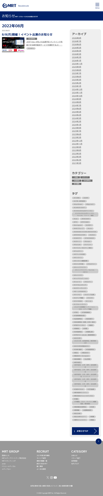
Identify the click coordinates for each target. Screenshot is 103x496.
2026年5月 (76, 47)
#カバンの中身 (78, 264)
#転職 (92, 417)
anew (4, 464)
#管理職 (76, 410)
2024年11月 (77, 92)
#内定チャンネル (79, 325)
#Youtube (77, 245)
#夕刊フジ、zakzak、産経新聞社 (84, 335)
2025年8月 (76, 70)
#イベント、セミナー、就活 (82, 248)
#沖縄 (76, 399)
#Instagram (78, 225)
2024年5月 (76, 112)
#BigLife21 (90, 204)
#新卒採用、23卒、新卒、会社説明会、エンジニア (85, 375)
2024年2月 (76, 121)
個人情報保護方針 (65, 486)
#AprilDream (78, 204)
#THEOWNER (89, 238)
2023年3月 (76, 137)
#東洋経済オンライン (80, 393)
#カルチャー (91, 264)
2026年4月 (76, 51)
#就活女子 (85, 353)
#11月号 (76, 198)
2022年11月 (77, 144)
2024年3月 (76, 118)
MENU (97, 8)
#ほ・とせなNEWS (80, 291)
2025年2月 (76, 83)
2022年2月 (76, 160)
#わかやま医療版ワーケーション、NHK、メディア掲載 (85, 308)
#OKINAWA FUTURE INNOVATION (85, 232)
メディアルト (6, 469)
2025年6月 (76, 76)
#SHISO (92, 235)
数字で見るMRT (42, 464)
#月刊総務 (91, 389)
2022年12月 (77, 141)
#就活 (76, 353)
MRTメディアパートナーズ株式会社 (14, 458)
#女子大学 (77, 338)
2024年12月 (77, 89)
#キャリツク (78, 275)
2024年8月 (76, 102)
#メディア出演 (89, 295)
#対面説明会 (90, 349)
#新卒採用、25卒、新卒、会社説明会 (85, 385)
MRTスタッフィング (9, 461)
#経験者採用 (87, 410)
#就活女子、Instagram (81, 356)
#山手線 (87, 359)
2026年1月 (76, 60)
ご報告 (76, 177)
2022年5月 (76, 153)
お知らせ (74, 455)
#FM (75, 222)
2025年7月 (76, 73)
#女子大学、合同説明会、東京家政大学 (85, 342)
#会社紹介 (89, 319)
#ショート (77, 282)
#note (90, 228)
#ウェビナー (78, 251)
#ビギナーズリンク (80, 288)
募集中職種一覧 (42, 461)
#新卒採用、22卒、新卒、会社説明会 (85, 366)
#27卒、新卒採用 (79, 201)
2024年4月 (76, 115)
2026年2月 (76, 57)
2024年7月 (76, 105)
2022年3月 (76, 157)
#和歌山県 (89, 332)
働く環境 (40, 466)
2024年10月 (77, 96)
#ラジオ (90, 298)
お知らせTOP (81, 431)
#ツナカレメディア (80, 285)
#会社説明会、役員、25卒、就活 (84, 322)
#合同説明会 (78, 332)
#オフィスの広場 (79, 254)
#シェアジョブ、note (81, 278)
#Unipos (87, 241)
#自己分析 (77, 413)
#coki (76, 219)
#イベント (88, 245)
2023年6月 (76, 134)
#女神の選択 (78, 349)
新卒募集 (76, 184)
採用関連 (74, 461)
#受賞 (85, 329)
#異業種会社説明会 (80, 407)
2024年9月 (76, 99)
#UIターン (77, 241)
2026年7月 (76, 41)
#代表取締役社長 (79, 316)
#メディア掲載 (78, 298)
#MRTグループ (78, 228)
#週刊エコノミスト (80, 420)
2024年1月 (76, 124)
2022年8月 (76, 150)
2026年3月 (76, 54)
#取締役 (76, 329)
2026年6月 (76, 44)
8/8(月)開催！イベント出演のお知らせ (27, 34)
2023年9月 (76, 128)
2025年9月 (76, 67)
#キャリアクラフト (80, 267)
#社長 (92, 407)
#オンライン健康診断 (80, 261)
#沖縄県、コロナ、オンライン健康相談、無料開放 (85, 403)
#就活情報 (77, 359)
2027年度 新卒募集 (43, 455)
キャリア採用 (41, 458)
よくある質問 (41, 469)
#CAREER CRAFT (79, 208)
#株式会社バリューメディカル (83, 396)
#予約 (76, 312)
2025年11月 (77, 64)
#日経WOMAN (78, 389)
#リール (88, 301)
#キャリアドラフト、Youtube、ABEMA (85, 271)
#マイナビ (77, 295)
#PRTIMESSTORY (79, 235)
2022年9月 (76, 147)
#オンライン (78, 258)
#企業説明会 (78, 319)
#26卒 (86, 198)
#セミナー (88, 282)
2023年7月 (76, 131)
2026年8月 (76, 38)
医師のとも (5, 455)
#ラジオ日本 (78, 301)
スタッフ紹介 (75, 458)
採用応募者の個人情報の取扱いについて (44, 486)
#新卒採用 (77, 362)
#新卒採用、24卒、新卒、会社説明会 (85, 380)
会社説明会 (87, 181)
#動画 (91, 325)
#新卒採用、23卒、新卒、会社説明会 (85, 371)
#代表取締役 (86, 312)
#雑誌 (92, 420)
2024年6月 (76, 108)
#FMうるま (85, 222)
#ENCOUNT (85, 219)
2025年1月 (76, 86)
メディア (85, 177)
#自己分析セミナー (80, 417)
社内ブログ (75, 464)
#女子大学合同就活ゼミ (81, 346)
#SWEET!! (77, 238)
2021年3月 (76, 163)
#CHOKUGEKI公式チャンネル (83, 211)
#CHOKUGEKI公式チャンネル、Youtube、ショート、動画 (85, 214)
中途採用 (76, 181)
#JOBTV (88, 225)
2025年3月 (76, 80)
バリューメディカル (8, 466)
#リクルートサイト (80, 304)
